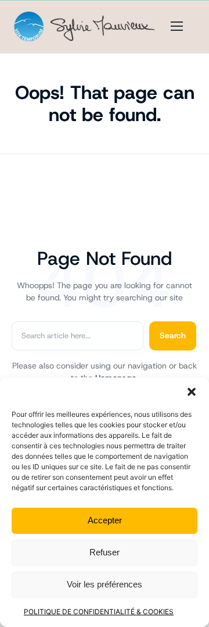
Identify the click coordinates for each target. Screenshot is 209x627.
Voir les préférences (104, 584)
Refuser (104, 552)
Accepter (105, 520)
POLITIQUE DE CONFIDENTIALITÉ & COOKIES (99, 611)
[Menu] (177, 26)
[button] (191, 392)
